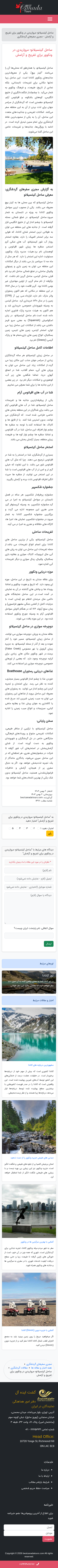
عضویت (48, 1539)
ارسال (49, 944)
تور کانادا (48, 975)
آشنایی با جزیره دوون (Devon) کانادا (37, 1330)
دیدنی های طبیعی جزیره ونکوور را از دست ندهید (32, 1157)
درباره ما (45, 1470)
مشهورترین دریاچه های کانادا (41, 1065)
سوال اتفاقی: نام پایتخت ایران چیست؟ (34, 928)
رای (50, 833)
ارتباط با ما (44, 1476)
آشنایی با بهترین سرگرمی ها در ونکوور (37, 1242)
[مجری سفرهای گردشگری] (29, 7)
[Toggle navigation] (50, 19)
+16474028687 (27, 1564)
